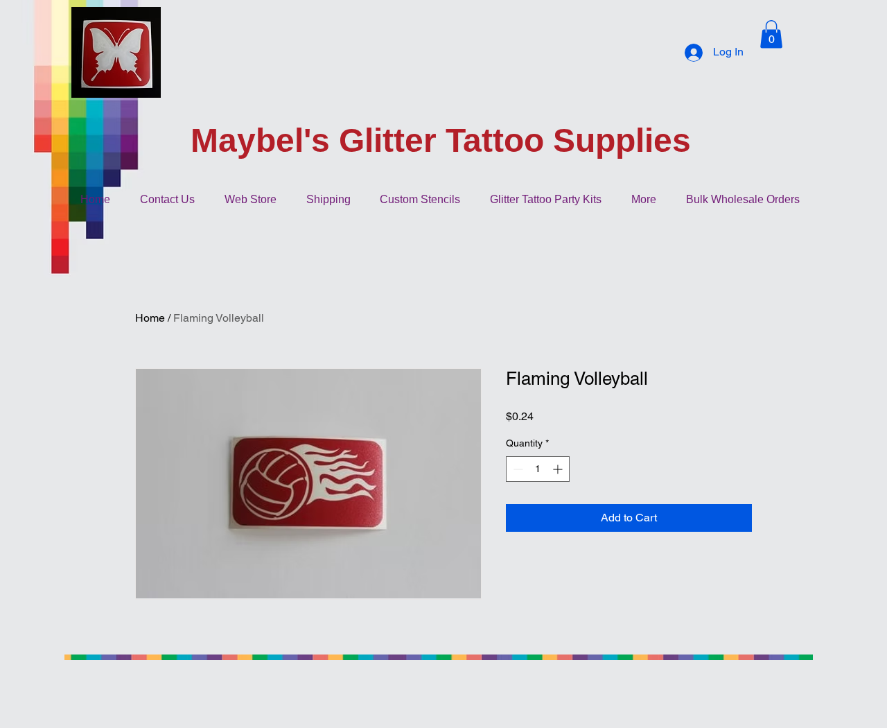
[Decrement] (516, 469)
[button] (771, 34)
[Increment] (559, 469)
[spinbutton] (537, 469)
